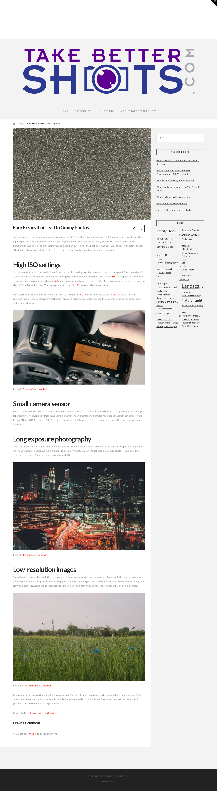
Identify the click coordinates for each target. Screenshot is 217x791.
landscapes (162, 283)
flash (184, 259)
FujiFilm (182, 266)
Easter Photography (190, 253)
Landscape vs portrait (168, 287)
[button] (214, 3)
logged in (31, 733)
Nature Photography (192, 305)
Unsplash (42, 389)
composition (164, 246)
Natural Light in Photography (167, 301)
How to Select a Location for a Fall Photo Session (177, 162)
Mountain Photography (191, 295)
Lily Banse (28, 554)
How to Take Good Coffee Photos (174, 209)
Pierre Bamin (36, 712)
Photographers (165, 309)
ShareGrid (28, 389)
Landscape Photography (193, 286)
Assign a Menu (108, 781)
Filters (159, 259)
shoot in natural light (190, 319)
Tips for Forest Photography (171, 203)
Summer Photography (191, 323)
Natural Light (192, 300)
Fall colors (186, 256)
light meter (186, 292)
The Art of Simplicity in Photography (175, 180)
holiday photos (165, 272)
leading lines (162, 291)
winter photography (166, 326)
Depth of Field (186, 249)
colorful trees (165, 242)
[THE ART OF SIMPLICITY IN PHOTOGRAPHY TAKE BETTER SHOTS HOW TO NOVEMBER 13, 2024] (0, 19)
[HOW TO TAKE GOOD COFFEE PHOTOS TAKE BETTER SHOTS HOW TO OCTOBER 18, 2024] (1, 19)
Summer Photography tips (167, 323)
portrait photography (190, 315)
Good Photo (188, 269)
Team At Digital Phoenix (116, 776)
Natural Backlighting (165, 298)
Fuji (183, 262)
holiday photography (164, 269)
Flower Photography (167, 262)
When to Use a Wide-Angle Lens (173, 196)
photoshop (186, 312)
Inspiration (186, 276)
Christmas (187, 239)
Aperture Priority (190, 230)
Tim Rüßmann (30, 685)
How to (160, 276)
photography (164, 312)
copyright (185, 245)
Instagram (184, 279)
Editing (161, 254)
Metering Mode (163, 295)
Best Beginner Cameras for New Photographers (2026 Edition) (173, 172)
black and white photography (190, 234)
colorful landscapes (164, 239)
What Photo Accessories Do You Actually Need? (178, 188)
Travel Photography (190, 326)
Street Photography (164, 319)
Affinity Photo (165, 231)
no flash (159, 305)
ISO (72, 272)
